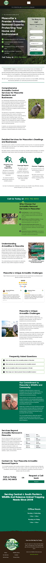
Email (31, 40)
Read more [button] (27, 300)
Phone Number (33, 46)
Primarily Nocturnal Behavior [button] (36, 251)
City (31, 28)
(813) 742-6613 (31, 199)
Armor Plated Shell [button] (39, 246)
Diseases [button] (41, 253)
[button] (23, 360)
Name (31, 34)
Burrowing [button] (35, 255)
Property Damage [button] (40, 258)
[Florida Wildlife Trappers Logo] (6, 1)
